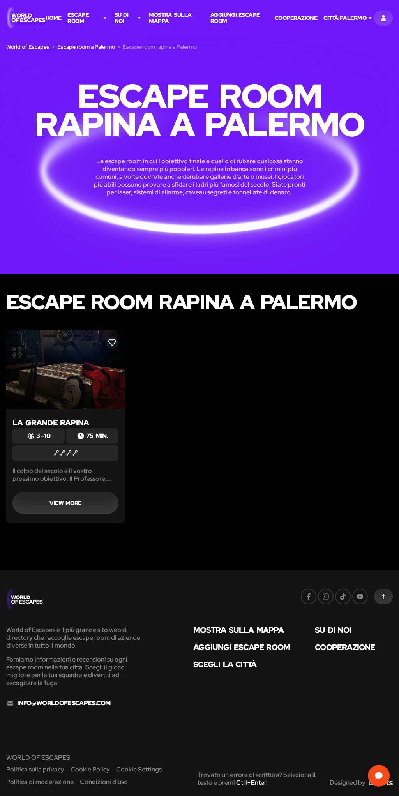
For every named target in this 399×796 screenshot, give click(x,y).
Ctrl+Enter (251, 782)
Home (54, 18)
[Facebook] (308, 596)
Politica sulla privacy (35, 769)
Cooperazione (296, 18)
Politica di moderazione (40, 782)
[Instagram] (326, 596)
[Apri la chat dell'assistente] (379, 776)
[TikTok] (343, 596)
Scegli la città (224, 664)
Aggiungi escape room (235, 18)
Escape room (78, 18)
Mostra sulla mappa (170, 18)
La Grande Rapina (50, 423)
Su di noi (121, 18)
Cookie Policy (90, 769)
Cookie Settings (139, 769)
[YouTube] (360, 596)
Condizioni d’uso (104, 782)
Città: (344, 17)
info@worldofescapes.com (63, 703)
